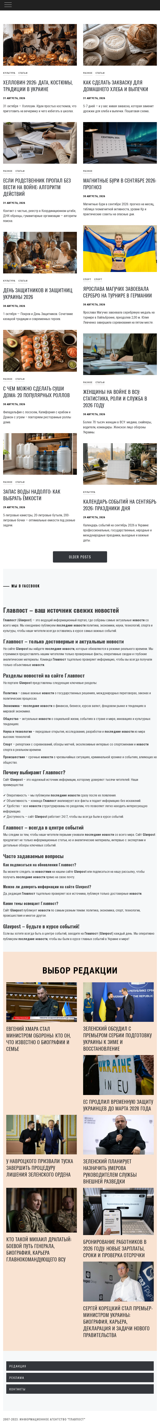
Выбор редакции (80, 970)
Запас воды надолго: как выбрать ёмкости (31, 494)
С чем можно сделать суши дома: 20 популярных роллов (36, 391)
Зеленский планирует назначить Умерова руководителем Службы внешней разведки (110, 1171)
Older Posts (80, 556)
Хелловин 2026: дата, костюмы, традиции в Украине (37, 85)
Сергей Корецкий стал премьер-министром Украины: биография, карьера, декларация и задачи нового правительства (118, 1321)
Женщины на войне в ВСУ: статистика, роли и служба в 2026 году (115, 398)
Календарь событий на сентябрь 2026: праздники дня (119, 505)
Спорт (87, 279)
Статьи (23, 73)
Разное (87, 73)
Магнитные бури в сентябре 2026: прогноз (119, 183)
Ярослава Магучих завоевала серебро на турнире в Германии (117, 292)
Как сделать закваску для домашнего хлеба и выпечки (115, 85)
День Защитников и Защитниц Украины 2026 (37, 293)
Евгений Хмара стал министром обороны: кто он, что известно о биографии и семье (38, 1038)
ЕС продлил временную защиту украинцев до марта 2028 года (118, 1105)
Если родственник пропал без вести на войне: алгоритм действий (37, 186)
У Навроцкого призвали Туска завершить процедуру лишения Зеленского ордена (39, 1167)
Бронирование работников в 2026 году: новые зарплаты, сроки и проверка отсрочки (114, 1248)
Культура (89, 492)
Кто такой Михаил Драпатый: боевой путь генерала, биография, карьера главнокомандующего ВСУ (38, 1249)
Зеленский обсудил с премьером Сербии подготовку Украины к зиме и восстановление (117, 1038)
